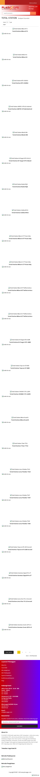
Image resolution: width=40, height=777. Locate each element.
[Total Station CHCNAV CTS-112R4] (20, 391)
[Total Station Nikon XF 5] (20, 28)
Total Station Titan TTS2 (20, 446)
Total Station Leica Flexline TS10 (20, 472)
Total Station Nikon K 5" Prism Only (20, 238)
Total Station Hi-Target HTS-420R (20, 342)
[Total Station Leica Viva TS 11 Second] (20, 599)
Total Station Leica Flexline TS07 (20, 497)
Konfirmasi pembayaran (7, 678)
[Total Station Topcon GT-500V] (20, 365)
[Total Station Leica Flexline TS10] (20, 469)
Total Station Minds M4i (20, 135)
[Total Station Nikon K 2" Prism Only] (20, 262)
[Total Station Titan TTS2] (20, 443)
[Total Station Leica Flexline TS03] (20, 521)
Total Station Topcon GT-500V (20, 368)
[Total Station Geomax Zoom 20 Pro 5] (20, 624)
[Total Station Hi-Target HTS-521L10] (20, 158)
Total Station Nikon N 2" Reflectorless (20, 316)
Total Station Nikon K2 (20, 57)
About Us (3, 665)
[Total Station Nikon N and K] (20, 417)
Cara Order (4, 668)
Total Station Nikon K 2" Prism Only (20, 264)
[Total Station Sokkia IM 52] (20, 210)
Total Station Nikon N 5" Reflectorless (20, 290)
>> (29, 652)
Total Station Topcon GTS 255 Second (20, 549)
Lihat (4, 22)
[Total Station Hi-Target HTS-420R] (20, 339)
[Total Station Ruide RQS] (20, 184)
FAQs (2, 680)
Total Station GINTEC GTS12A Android (20, 109)
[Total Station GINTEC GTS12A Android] (20, 106)
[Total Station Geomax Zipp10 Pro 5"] (20, 573)
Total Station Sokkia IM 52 (20, 212)
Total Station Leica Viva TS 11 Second (20, 601)
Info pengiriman (5, 670)
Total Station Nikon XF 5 (20, 31)
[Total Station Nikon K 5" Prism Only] (20, 236)
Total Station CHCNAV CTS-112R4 (20, 394)
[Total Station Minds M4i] (20, 132)
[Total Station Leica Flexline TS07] (20, 495)
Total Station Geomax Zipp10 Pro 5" (20, 575)
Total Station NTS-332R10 (20, 83)
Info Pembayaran (6, 673)
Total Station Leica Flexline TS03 (20, 523)
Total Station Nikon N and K (20, 420)
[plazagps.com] (10, 5)
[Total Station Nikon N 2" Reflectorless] (20, 313)
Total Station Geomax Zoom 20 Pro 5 (20, 627)
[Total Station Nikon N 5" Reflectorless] (20, 288)
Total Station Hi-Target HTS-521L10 (20, 161)
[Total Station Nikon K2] (20, 54)
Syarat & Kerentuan (6, 675)
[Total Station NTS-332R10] (20, 80)
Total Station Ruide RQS (20, 186)
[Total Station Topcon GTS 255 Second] (20, 547)
